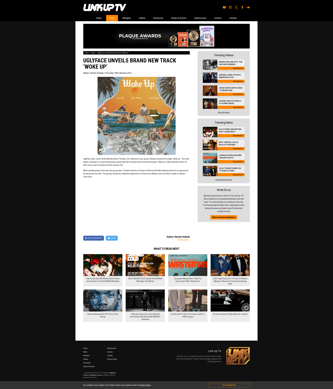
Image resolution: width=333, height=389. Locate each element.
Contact (233, 18)
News (112, 18)
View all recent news (223, 180)
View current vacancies (223, 217)
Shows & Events (178, 18)
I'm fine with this (229, 385)
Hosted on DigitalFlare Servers (93, 375)
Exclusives (158, 18)
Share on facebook (94, 238)
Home (99, 18)
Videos (142, 18)
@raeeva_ (185, 240)
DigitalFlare (112, 373)
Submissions (200, 18)
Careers (218, 18)
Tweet (113, 238)
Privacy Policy (112, 359)
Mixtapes (127, 18)
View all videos (224, 112)
